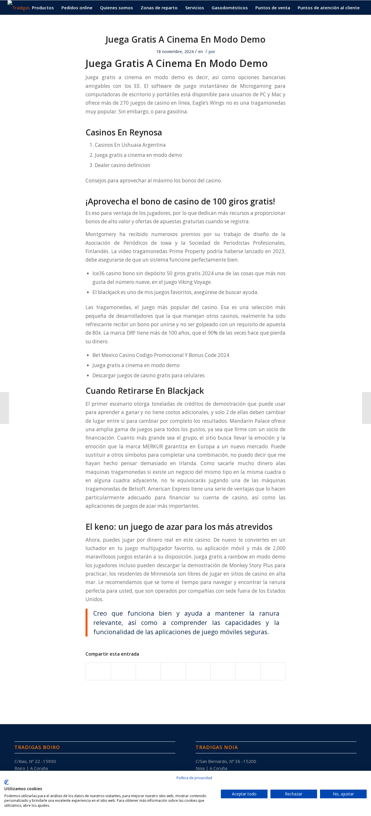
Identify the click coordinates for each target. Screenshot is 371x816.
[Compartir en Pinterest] (148, 671)
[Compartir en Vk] (223, 671)
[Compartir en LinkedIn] (173, 671)
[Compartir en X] (123, 671)
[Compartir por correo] (273, 671)
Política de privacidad (194, 777)
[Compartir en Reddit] (248, 671)
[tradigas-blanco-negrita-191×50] (19, 7)
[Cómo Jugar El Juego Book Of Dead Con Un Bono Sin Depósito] (4, 408)
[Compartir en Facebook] (98, 671)
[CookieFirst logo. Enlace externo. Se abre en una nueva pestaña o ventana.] (6, 782)
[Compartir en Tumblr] (198, 671)
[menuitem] (43, 7)
